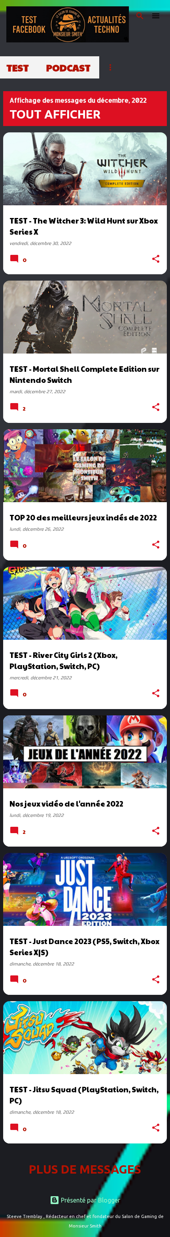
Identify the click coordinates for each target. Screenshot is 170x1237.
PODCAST (68, 67)
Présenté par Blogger (89, 1200)
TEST (17, 67)
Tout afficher (54, 114)
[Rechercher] (140, 15)
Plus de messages (85, 1169)
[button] (156, 259)
